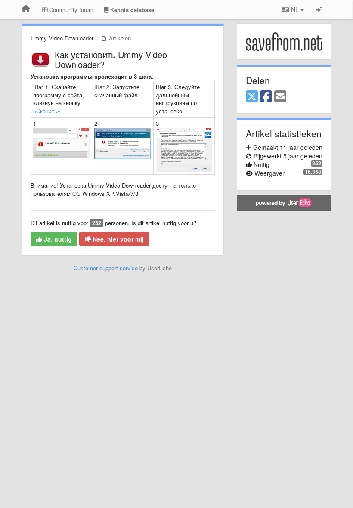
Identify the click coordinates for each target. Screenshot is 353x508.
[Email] (280, 97)
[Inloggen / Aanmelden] (319, 9)
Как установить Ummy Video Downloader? (111, 59)
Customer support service (106, 268)
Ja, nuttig (57, 239)
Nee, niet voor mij (117, 239)
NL (294, 9)
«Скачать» (46, 111)
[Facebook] (266, 97)
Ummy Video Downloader (62, 38)
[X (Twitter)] (252, 97)
